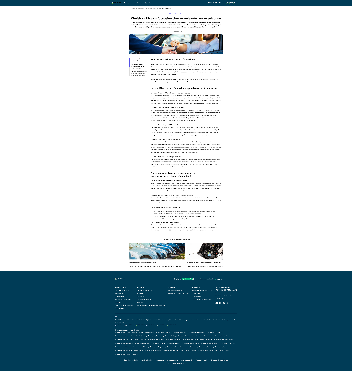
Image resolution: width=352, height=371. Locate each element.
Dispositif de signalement (219, 360)
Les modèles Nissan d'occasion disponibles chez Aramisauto (138, 66)
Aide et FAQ (219, 299)
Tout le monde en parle (123, 299)
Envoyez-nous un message (224, 296)
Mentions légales (146, 360)
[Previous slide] (133, 255)
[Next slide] (219, 255)
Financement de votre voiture (202, 290)
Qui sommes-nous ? (122, 290)
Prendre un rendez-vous (224, 293)
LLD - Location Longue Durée (201, 299)
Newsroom (118, 302)
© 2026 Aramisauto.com (176, 363)
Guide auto (140, 293)
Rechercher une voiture (144, 290)
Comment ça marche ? (176, 290)
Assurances (140, 296)
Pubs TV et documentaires (124, 305)
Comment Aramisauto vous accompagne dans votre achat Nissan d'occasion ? (139, 73)
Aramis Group (119, 308)
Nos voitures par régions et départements (151, 305)
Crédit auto (196, 293)
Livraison (140, 302)
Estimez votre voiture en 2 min (178, 293)
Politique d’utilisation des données (166, 360)
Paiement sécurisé (202, 360)
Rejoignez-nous (120, 293)
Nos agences (119, 296)
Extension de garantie (144, 299)
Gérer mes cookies (187, 360)
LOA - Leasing (196, 296)
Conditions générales (131, 360)
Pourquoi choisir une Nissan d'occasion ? (139, 60)
